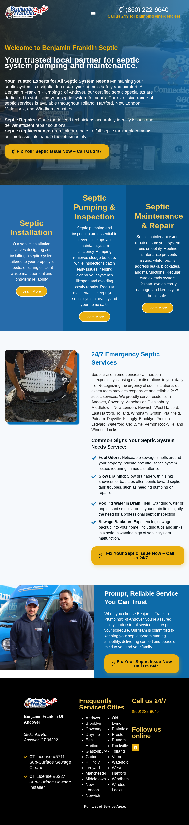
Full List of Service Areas (105, 806)
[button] (93, 14)
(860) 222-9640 (145, 711)
